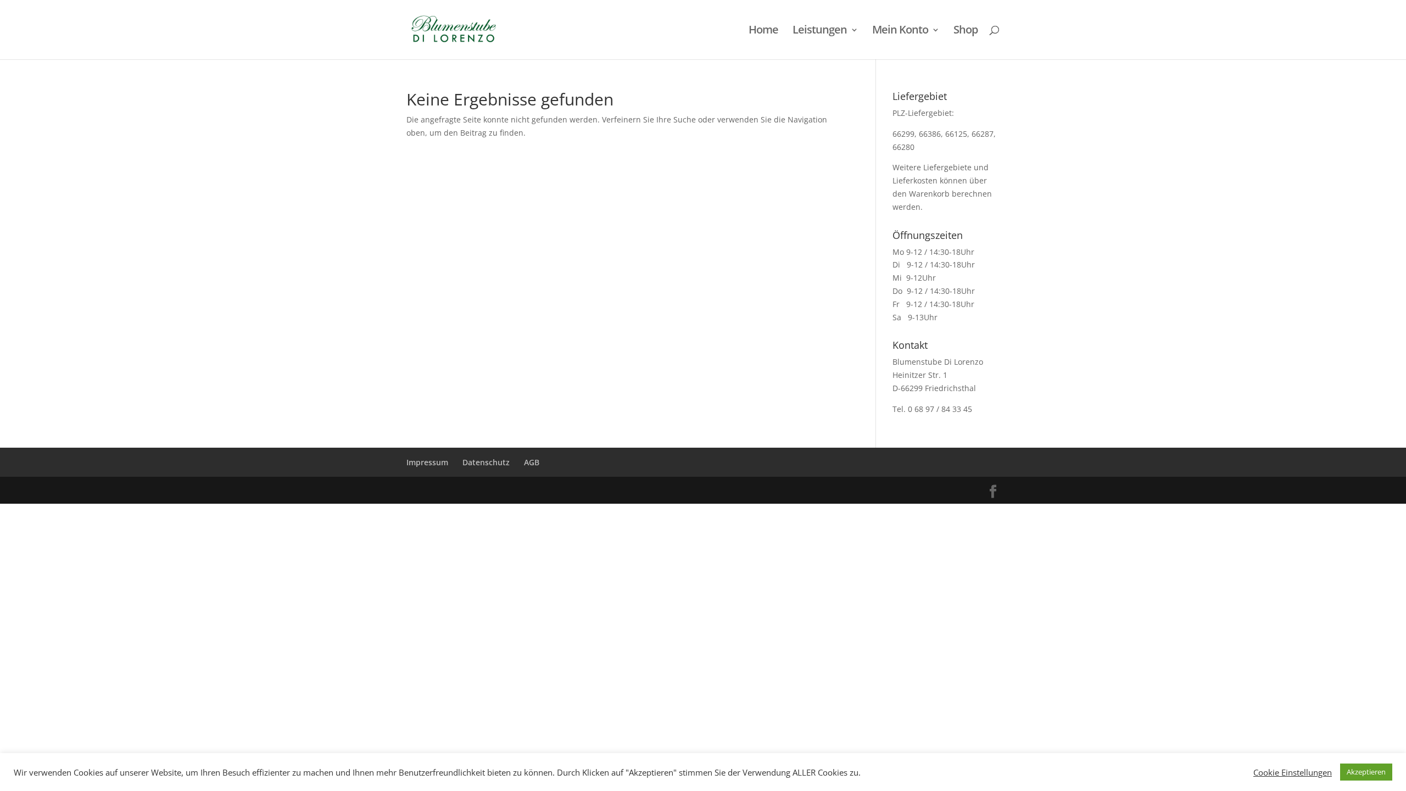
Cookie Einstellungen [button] (1292, 772)
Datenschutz (486, 462)
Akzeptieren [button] (1366, 772)
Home (763, 31)
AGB (531, 462)
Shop (965, 31)
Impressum (427, 462)
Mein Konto (900, 31)
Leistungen (820, 31)
